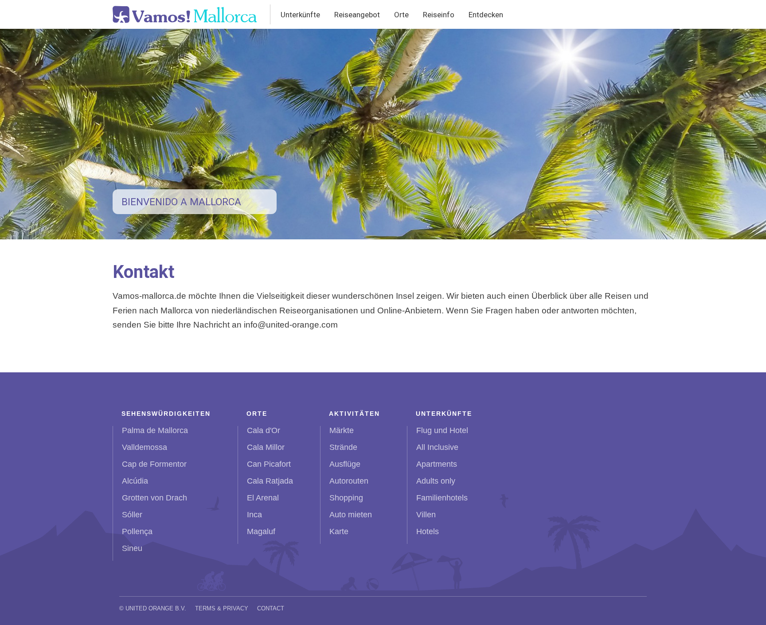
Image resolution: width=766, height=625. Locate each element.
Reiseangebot (357, 14)
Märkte (341, 430)
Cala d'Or (263, 430)
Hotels (427, 531)
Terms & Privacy (221, 608)
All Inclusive (437, 447)
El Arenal (263, 497)
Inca (254, 514)
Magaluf (261, 531)
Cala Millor (266, 447)
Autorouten (348, 481)
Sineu (132, 548)
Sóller (132, 514)
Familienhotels (442, 497)
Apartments (436, 464)
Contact (270, 608)
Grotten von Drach (154, 497)
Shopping (346, 497)
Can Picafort (269, 464)
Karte (338, 531)
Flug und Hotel (442, 430)
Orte (401, 14)
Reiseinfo (438, 14)
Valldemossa (144, 447)
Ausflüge (344, 464)
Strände (343, 447)
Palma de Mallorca (155, 430)
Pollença (137, 531)
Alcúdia (135, 481)
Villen (426, 514)
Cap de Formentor (154, 464)
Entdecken (486, 14)
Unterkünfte (300, 14)
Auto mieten (350, 514)
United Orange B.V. (155, 608)
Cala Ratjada (270, 481)
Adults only (435, 481)
